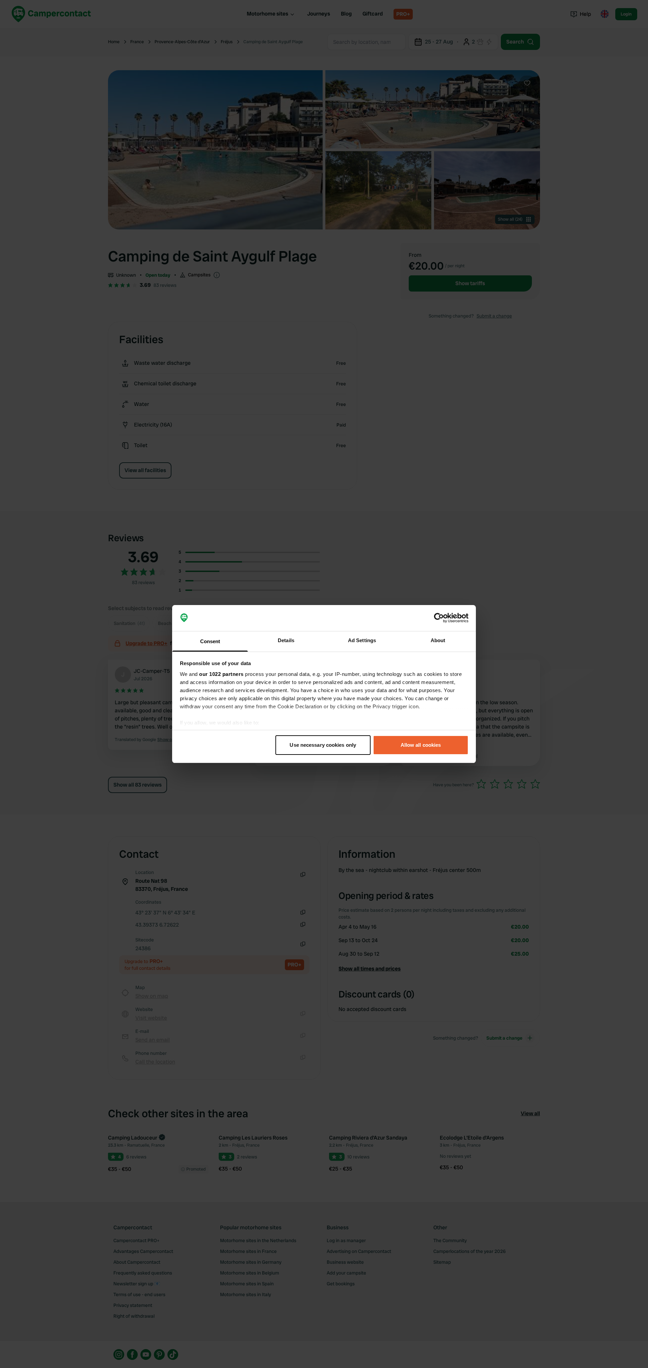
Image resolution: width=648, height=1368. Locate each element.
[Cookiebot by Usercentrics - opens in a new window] (438, 618)
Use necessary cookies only (323, 745)
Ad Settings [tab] (362, 640)
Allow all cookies (421, 745)
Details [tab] (286, 640)
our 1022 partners (221, 674)
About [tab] (438, 640)
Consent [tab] (210, 641)
